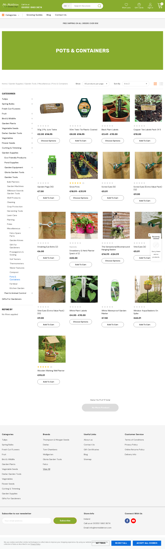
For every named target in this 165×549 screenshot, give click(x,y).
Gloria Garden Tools (52, 459)
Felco (45, 464)
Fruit (4, 454)
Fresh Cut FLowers (10, 449)
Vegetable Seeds (10, 469)
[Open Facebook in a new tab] (127, 520)
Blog (86, 454)
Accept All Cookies (147, 543)
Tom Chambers (50, 449)
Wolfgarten (48, 454)
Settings (100, 543)
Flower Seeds (8, 483)
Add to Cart (80, 141)
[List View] (161, 84)
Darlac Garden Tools (11, 474)
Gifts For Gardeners (11, 498)
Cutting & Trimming (11, 488)
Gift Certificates (91, 449)
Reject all (121, 543)
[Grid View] (155, 83)
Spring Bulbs (7, 444)
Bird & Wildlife (8, 459)
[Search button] (99, 6)
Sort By (117, 84)
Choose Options (48, 141)
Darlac (46, 444)
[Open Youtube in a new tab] (133, 520)
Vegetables (7, 479)
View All (46, 469)
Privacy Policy (35, 544)
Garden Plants (8, 464)
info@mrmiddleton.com (100, 527)
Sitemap (88, 459)
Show (78, 84)
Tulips (4, 439)
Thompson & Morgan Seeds (56, 439)
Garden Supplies (9, 493)
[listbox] (135, 83)
